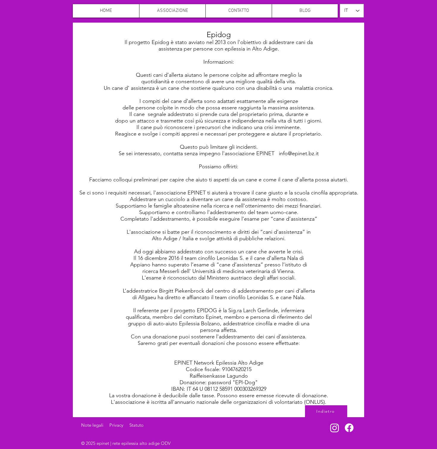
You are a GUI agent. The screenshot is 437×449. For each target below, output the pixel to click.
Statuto (136, 425)
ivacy (121, 425)
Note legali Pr (97, 425)
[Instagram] (334, 428)
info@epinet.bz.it (299, 153)
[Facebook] (349, 428)
